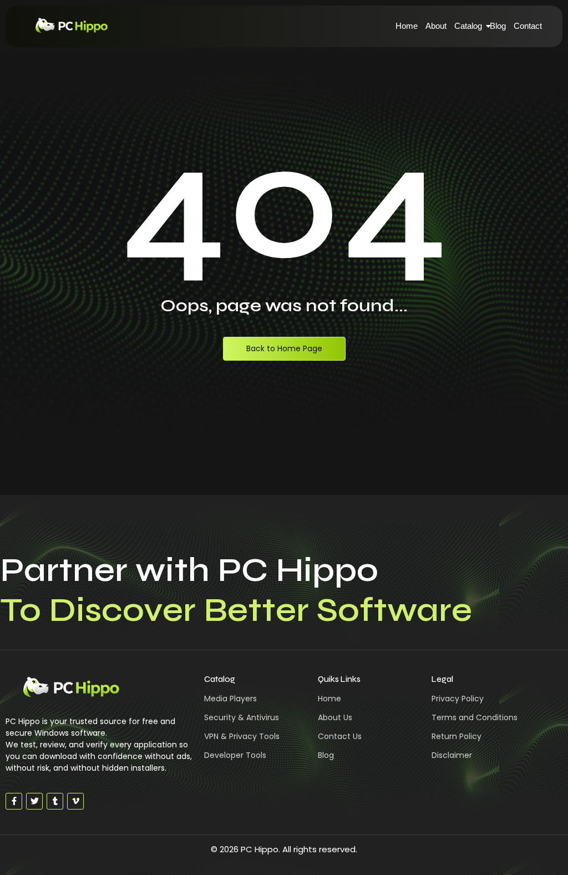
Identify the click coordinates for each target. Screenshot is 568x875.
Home (406, 26)
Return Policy (456, 736)
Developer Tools (235, 755)
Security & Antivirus (241, 717)
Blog (498, 26)
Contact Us (340, 736)
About (436, 26)
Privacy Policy (458, 698)
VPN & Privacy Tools (242, 736)
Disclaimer (452, 755)
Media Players (230, 698)
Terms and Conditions (475, 717)
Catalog (468, 26)
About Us (335, 717)
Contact (528, 26)
